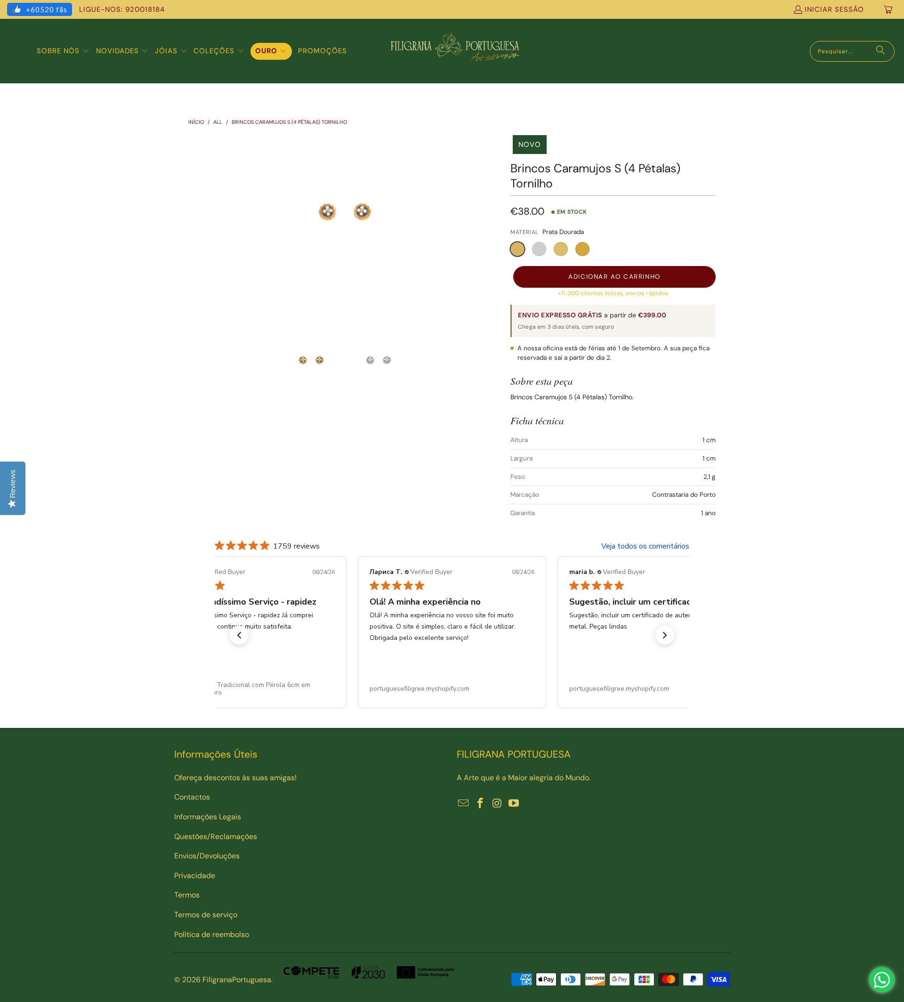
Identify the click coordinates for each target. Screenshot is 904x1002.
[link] (252, 688)
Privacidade (194, 876)
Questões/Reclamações (215, 836)
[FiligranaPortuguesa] (455, 51)
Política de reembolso (211, 934)
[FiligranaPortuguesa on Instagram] (497, 804)
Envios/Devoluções (207, 856)
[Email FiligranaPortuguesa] (464, 804)
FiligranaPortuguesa (236, 980)
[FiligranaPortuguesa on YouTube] (514, 804)
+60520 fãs (46, 9)
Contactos (192, 797)
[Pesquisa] (880, 51)
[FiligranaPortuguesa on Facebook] (481, 804)
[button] (63, 51)
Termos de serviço (205, 915)
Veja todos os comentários (645, 546)
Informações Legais (207, 817)
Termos (187, 895)
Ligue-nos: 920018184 (122, 9)
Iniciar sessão (834, 9)
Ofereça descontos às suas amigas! (235, 778)
